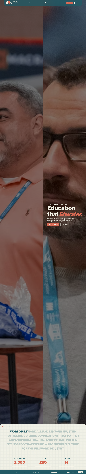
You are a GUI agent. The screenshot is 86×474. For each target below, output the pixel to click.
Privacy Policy (54, 472)
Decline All (74, 472)
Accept (80, 472)
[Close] (84, 472)
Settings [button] (68, 472)
